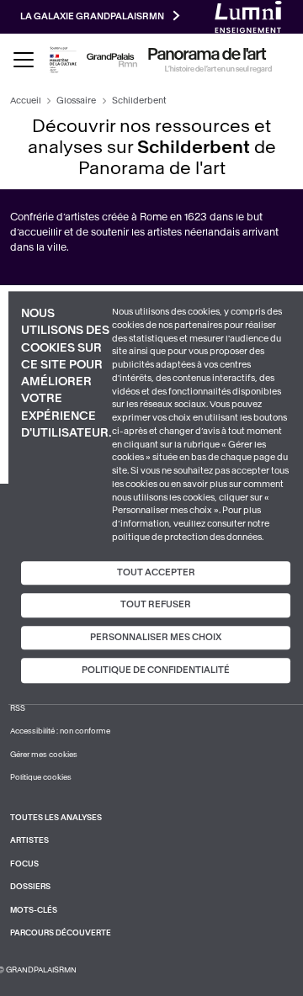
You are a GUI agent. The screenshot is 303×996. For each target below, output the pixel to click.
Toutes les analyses (56, 817)
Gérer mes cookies (43, 754)
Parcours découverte (60, 933)
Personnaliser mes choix (155, 637)
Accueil (25, 100)
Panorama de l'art (207, 54)
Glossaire (76, 100)
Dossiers (30, 886)
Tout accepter (156, 572)
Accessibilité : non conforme (60, 731)
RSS (17, 708)
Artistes (29, 840)
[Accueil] (112, 60)
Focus (24, 864)
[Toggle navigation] (23, 59)
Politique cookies (41, 777)
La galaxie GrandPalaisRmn (92, 16)
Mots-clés (33, 910)
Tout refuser (155, 604)
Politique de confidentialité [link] (156, 670)
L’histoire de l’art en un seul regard (218, 69)
